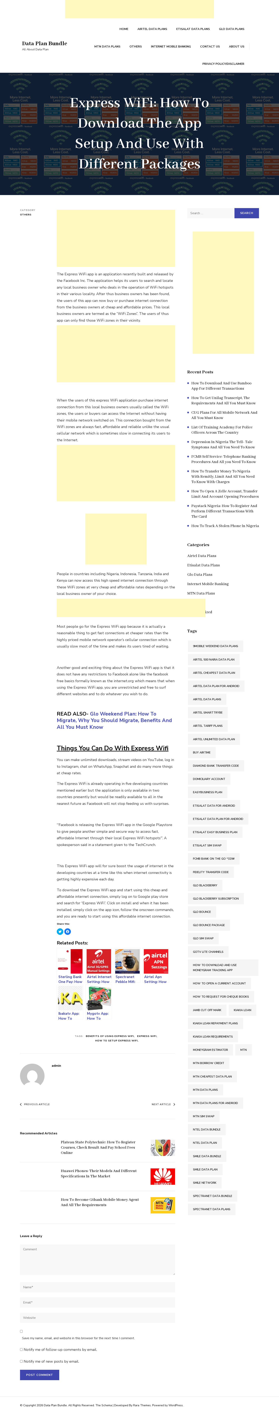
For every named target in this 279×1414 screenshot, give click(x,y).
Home (123, 29)
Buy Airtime (202, 752)
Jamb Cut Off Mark (207, 1010)
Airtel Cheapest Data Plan (214, 673)
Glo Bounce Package (209, 925)
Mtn (243, 1050)
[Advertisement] (139, 9)
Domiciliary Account (209, 779)
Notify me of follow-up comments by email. (60, 1349)
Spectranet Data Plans (211, 1209)
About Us (236, 47)
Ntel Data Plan (205, 1143)
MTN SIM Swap (203, 1116)
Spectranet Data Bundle (212, 1196)
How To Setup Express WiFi (116, 1040)
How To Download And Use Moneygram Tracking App (215, 967)
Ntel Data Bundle (207, 1130)
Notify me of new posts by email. (51, 1361)
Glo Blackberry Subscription (216, 899)
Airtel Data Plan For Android (216, 686)
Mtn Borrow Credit (208, 1063)
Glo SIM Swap (203, 938)
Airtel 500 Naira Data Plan (213, 660)
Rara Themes (142, 1405)
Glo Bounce (202, 912)
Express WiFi (146, 1036)
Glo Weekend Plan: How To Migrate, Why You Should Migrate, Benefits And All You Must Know (114, 720)
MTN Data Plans (107, 47)
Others (135, 47)
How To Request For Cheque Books (221, 997)
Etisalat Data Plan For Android (218, 819)
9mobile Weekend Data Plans (215, 646)
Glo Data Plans (231, 29)
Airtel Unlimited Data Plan (214, 739)
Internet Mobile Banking (171, 47)
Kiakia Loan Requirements (213, 1037)
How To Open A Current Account (219, 983)
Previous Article (37, 1104)
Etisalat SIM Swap (207, 845)
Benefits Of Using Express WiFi (110, 1036)
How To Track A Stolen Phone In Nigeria (225, 526)
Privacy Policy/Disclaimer (223, 64)
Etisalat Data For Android (214, 806)
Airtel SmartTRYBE (208, 713)
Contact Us (210, 47)
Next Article (161, 1104)
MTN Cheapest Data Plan (212, 1077)
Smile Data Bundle (207, 1156)
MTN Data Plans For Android (215, 1103)
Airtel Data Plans (152, 29)
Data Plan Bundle (44, 43)
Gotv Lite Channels (208, 952)
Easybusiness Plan (207, 792)
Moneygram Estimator (210, 1050)
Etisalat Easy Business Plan (215, 832)
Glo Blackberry (205, 885)
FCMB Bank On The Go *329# (213, 859)
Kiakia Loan (242, 1010)
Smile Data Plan (205, 1169)
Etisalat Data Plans (193, 29)
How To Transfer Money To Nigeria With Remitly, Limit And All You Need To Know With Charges (223, 476)
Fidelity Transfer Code (211, 872)
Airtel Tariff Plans (208, 726)
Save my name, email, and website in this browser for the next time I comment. (78, 1338)
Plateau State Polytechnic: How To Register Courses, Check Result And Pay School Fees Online (98, 1147)
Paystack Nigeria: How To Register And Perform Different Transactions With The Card (224, 511)
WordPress (176, 1405)
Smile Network (205, 1183)
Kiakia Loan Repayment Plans (215, 1023)
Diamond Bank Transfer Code (216, 766)
